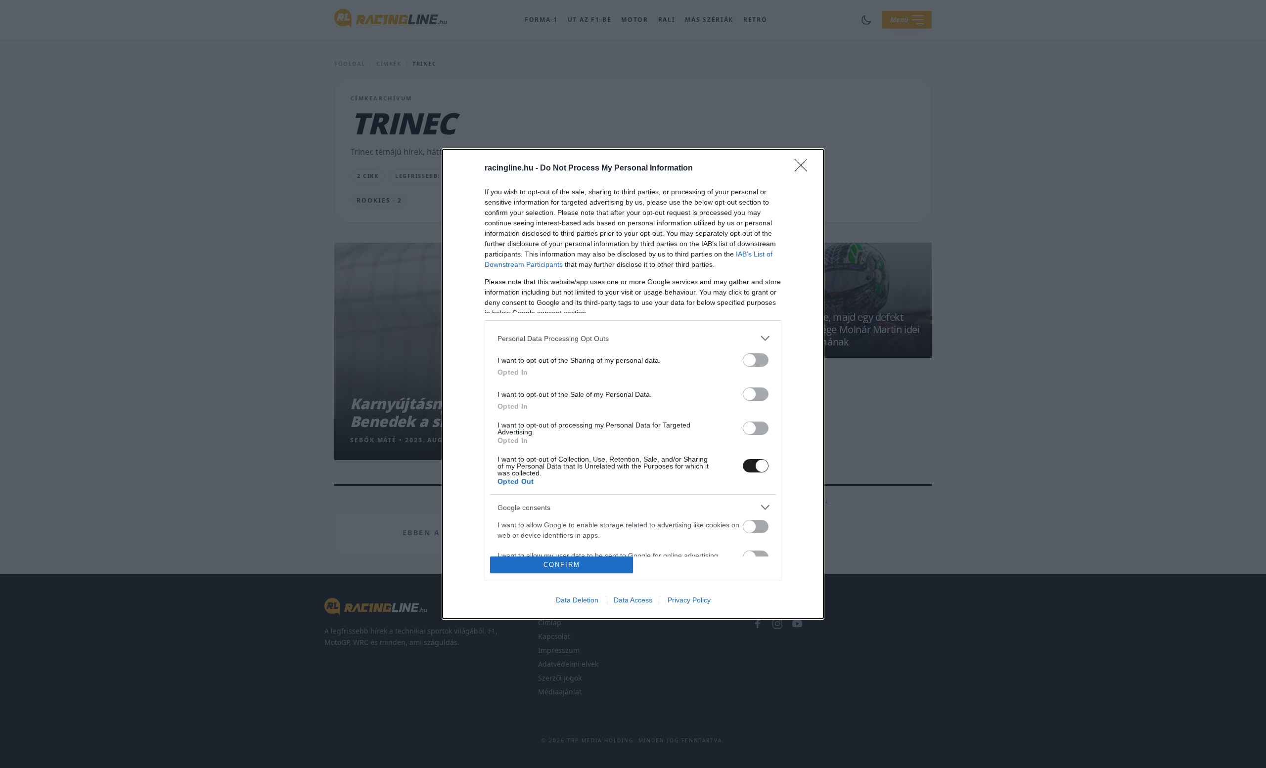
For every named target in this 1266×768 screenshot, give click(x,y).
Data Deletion (577, 600)
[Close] (804, 168)
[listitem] (633, 338)
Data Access (633, 600)
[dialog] (633, 383)
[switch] (756, 360)
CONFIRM (561, 564)
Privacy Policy (689, 600)
